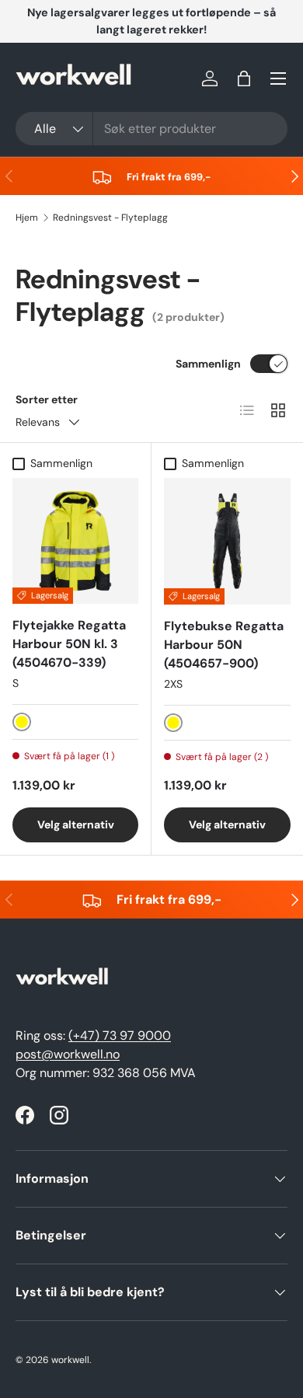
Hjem (27, 217)
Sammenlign (208, 364)
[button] (244, 78)
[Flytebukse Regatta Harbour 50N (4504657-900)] (227, 541)
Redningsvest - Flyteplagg (110, 217)
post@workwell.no (68, 1054)
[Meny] (278, 78)
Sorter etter (47, 399)
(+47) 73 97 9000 (119, 1035)
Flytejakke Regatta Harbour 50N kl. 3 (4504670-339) (69, 644)
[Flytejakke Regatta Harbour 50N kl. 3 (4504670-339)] (75, 541)
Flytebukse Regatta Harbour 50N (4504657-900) (224, 644)
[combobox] (151, 128)
